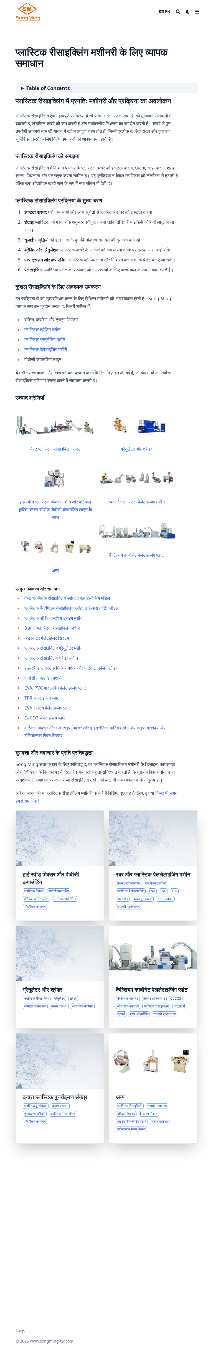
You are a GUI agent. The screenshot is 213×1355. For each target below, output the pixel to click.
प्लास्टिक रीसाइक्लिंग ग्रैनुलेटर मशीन (53, 648)
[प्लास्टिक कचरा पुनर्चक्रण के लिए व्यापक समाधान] (60, 1088)
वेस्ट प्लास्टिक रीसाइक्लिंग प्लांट (55, 449)
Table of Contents (48, 88)
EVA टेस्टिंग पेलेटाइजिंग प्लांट (47, 708)
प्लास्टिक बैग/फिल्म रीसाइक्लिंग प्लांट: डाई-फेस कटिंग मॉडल (71, 608)
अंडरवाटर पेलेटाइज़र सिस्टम (46, 638)
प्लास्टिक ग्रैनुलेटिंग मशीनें (44, 339)
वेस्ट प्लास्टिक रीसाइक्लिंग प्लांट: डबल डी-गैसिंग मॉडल (67, 598)
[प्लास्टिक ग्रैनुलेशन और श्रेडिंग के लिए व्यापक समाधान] (60, 977)
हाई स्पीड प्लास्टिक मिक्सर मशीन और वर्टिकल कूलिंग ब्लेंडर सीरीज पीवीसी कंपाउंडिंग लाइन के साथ (55, 509)
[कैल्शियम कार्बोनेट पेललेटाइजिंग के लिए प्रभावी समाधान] (153, 977)
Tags (20, 1331)
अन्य (55, 570)
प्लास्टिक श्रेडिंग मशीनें (42, 329)
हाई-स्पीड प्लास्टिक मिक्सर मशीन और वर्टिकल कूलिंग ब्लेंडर (70, 668)
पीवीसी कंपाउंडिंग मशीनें (42, 678)
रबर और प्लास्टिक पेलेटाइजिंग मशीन (136, 502)
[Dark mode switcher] (188, 11)
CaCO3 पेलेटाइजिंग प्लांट (45, 718)
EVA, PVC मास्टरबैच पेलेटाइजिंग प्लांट (55, 688)
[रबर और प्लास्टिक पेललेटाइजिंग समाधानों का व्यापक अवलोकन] (153, 866)
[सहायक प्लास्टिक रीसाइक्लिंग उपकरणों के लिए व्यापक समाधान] (153, 1088)
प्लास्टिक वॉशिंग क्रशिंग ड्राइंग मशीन (53, 618)
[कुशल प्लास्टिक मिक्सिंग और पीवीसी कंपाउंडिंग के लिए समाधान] (60, 866)
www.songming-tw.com (51, 1341)
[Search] (178, 11)
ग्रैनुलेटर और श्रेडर (136, 449)
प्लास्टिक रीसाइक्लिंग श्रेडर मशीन (51, 658)
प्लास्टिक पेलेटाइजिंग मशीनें (45, 349)
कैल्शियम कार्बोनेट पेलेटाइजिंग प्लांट (136, 555)
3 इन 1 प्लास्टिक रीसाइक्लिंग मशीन (52, 628)
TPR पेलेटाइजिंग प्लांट (42, 698)
